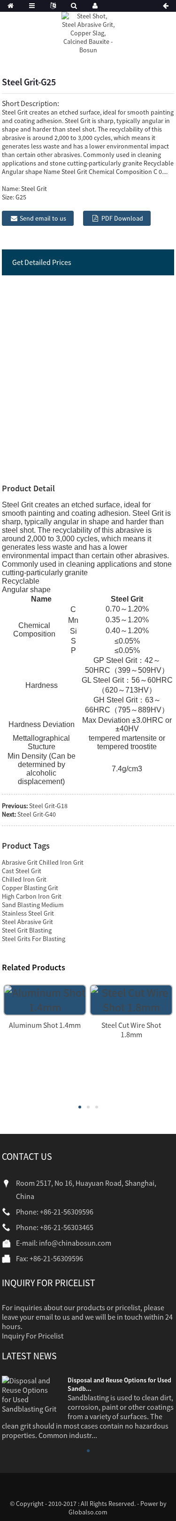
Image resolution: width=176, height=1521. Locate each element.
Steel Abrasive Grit (27, 922)
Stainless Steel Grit (28, 913)
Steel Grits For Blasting (33, 938)
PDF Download (122, 218)
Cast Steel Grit (21, 871)
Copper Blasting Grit (30, 888)
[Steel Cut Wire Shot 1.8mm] (131, 999)
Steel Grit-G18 (48, 806)
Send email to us (43, 218)
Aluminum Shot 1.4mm (45, 1025)
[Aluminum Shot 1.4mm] (44, 999)
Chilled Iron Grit (24, 879)
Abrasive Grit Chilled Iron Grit (43, 862)
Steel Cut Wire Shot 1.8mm (131, 1029)
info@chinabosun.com (75, 1243)
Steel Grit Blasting (27, 930)
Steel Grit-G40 (36, 814)
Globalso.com (88, 1512)
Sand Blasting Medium (33, 905)
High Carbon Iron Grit (31, 896)
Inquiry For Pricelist (32, 1335)
